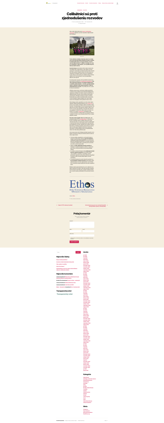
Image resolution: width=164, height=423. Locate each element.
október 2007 (86, 363)
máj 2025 (85, 275)
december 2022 (86, 318)
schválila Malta (83, 119)
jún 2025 (85, 274)
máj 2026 (85, 258)
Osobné (85, 390)
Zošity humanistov (87, 402)
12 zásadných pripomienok (86, 81)
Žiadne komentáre (83, 23)
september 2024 (86, 287)
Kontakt (86, 3)
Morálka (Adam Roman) (88, 387)
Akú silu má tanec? (60, 266)
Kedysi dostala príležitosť (61, 259)
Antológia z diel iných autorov (89, 378)
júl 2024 (85, 290)
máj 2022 (85, 329)
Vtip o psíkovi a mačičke (61, 264)
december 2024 (86, 283)
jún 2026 (85, 256)
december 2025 (86, 265)
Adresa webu (72, 233)
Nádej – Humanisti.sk (60, 287)
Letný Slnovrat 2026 (69, 284)
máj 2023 (85, 311)
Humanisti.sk (61, 420)
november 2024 (86, 284)
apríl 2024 (85, 295)
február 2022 (86, 333)
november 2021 (86, 337)
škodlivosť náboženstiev (77, 198)
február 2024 (86, 298)
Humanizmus (86, 381)
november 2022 (86, 320)
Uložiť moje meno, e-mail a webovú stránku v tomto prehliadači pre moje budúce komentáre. (81, 238)
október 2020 (86, 357)
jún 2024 (85, 292)
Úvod (84, 398)
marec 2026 (85, 261)
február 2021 (86, 351)
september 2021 (86, 340)
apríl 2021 (85, 348)
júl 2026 (85, 255)
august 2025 (86, 271)
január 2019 (85, 358)
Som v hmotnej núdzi (75, 287)
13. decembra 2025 (89, 21)
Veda (84, 399)
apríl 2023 (85, 312)
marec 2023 (85, 314)
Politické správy (86, 392)
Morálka (85, 386)
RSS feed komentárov (88, 412)
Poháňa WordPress (81, 420)
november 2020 (86, 355)
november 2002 (86, 366)
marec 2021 (85, 349)
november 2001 (86, 367)
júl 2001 (85, 369)
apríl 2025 (85, 277)
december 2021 (86, 336)
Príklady (85, 393)
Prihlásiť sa (85, 409)
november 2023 (86, 302)
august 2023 (86, 306)
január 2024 (85, 299)
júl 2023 (85, 308)
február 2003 (86, 364)
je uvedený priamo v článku (79, 21)
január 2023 (85, 317)
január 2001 (85, 370)
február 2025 (86, 280)
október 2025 (86, 268)
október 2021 (86, 339)
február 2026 (86, 262)
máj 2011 (85, 360)
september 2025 (86, 269)
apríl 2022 (85, 330)
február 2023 (86, 315)
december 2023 (86, 300)
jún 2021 (85, 345)
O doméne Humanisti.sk (93, 3)
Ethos (74, 195)
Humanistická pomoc (87, 380)
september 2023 (86, 305)
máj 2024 (85, 293)
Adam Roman (86, 377)
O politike (85, 389)
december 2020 (86, 354)
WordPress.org (86, 413)
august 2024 (86, 289)
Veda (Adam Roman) (87, 401)
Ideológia (85, 383)
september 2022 (86, 323)
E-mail (83, 229)
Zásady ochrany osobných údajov (107, 3)
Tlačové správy (86, 396)
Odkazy (99, 3)
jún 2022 (85, 327)
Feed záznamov (86, 410)
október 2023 (86, 303)
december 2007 (86, 361)
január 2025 (85, 281)
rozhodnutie (81, 111)
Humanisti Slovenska (80, 3)
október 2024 (86, 286)
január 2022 (85, 335)
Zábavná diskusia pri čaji (70, 282)
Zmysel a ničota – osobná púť (73, 280)
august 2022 (86, 324)
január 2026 (85, 264)
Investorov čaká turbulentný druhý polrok (65, 262)
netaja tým (90, 103)
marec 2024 (85, 296)
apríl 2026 (85, 259)
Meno (71, 229)
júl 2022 (85, 326)
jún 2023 (85, 309)
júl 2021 (85, 343)
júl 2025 (85, 272)
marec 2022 (85, 332)
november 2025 (86, 266)
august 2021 (86, 342)
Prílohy (84, 395)
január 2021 (85, 352)
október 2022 (86, 321)
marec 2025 (85, 278)
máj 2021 (85, 346)
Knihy (84, 384)
